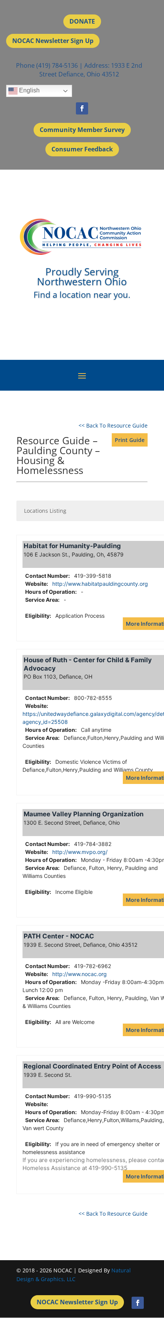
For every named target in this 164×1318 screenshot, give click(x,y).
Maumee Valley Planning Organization (83, 814)
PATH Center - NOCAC (59, 936)
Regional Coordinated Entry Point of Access (92, 1066)
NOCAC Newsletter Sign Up (52, 41)
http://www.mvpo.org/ (80, 852)
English (29, 90)
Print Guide (130, 440)
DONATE (82, 21)
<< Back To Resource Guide (113, 425)
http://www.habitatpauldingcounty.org (100, 583)
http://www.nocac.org (79, 974)
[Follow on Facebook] (82, 108)
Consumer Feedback (82, 149)
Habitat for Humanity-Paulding (72, 546)
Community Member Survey (82, 130)
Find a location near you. (82, 294)
